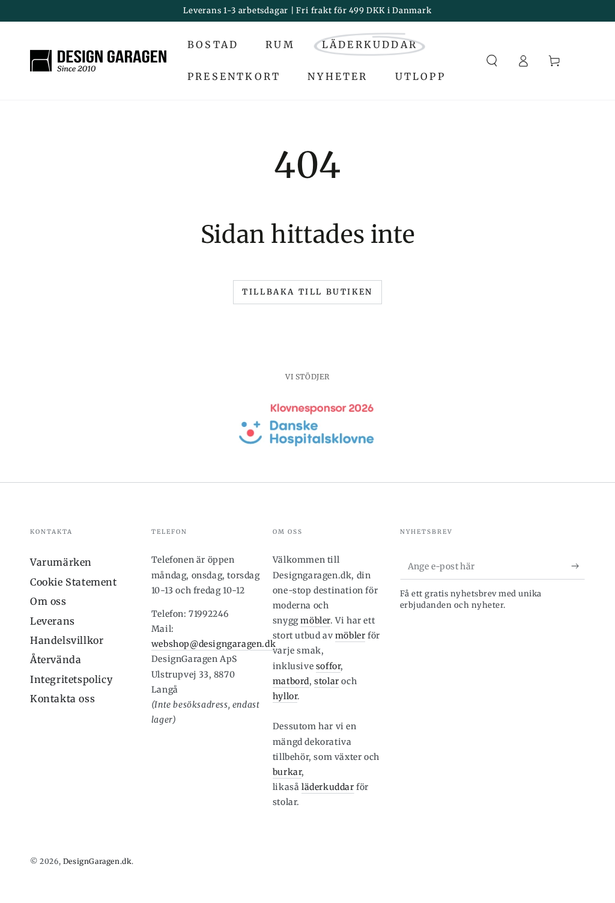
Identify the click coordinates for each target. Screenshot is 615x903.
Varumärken (61, 562)
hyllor (285, 696)
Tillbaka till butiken (307, 292)
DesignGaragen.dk (97, 861)
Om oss (48, 601)
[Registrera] (578, 566)
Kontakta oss (62, 699)
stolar (326, 681)
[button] (491, 60)
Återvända (55, 660)
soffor (328, 666)
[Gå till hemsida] (98, 61)
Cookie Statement (73, 582)
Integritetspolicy (71, 679)
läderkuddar (327, 787)
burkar (287, 772)
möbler (315, 620)
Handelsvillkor (66, 640)
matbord (291, 681)
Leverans (52, 621)
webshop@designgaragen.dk (213, 643)
